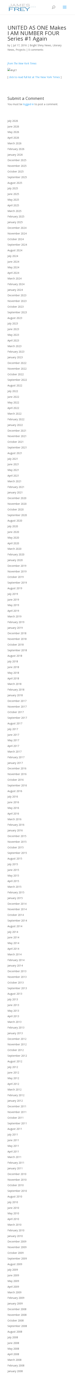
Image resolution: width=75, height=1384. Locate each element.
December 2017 (16, 701)
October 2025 (15, 171)
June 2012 (13, 1072)
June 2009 (13, 1275)
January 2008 (15, 1371)
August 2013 (14, 993)
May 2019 (13, 605)
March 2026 (14, 143)
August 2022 (14, 385)
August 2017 (14, 723)
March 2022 (14, 413)
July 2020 (12, 526)
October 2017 (15, 712)
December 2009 (16, 1241)
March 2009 (14, 1292)
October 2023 (15, 306)
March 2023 (14, 346)
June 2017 (13, 734)
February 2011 (15, 1162)
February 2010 (15, 1230)
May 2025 (13, 199)
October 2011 (15, 1117)
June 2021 (13, 464)
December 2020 (16, 498)
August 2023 (14, 318)
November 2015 (17, 841)
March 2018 (14, 684)
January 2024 (15, 290)
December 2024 (16, 228)
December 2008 (16, 1309)
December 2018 (16, 633)
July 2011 (12, 1134)
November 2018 (17, 639)
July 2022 (12, 391)
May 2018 (13, 672)
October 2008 (15, 1320)
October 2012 (15, 1050)
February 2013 (15, 1027)
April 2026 (13, 137)
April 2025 (13, 205)
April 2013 (13, 1016)
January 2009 (15, 1303)
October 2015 (15, 847)
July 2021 (12, 458)
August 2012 (14, 1061)
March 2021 (14, 481)
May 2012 (13, 1078)
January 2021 (15, 492)
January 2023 (15, 357)
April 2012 (13, 1084)
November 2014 (17, 909)
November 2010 (17, 1179)
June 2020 (13, 532)
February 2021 (15, 487)
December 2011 (16, 1106)
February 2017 (15, 757)
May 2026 (13, 132)
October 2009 (15, 1253)
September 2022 (17, 379)
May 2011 (13, 1146)
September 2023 (17, 312)
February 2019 (15, 622)
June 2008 (13, 1343)
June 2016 (13, 802)
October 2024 (15, 239)
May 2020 (13, 537)
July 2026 (12, 121)
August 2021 (14, 453)
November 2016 (17, 774)
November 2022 (17, 368)
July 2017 (12, 729)
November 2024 (17, 233)
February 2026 (15, 149)
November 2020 (17, 503)
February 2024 (15, 284)
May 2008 (13, 1348)
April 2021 (13, 475)
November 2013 (17, 977)
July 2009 (12, 1269)
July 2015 (12, 864)
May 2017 (13, 740)
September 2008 (17, 1326)
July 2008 (12, 1337)
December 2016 (16, 768)
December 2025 (16, 160)
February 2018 (15, 689)
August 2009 (14, 1264)
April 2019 (13, 610)
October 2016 (15, 779)
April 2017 (13, 746)
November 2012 (17, 1044)
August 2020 (14, 520)
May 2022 (13, 402)
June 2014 (13, 937)
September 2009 (17, 1258)
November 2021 (17, 436)
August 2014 (14, 926)
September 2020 (17, 515)
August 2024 (14, 250)
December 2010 (16, 1174)
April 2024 (13, 272)
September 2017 (17, 717)
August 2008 (14, 1331)
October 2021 (15, 441)
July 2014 (12, 932)
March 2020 (14, 548)
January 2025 (15, 222)
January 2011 (15, 1168)
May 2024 (13, 267)
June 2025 (13, 194)
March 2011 (14, 1157)
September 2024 (17, 244)
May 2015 (13, 875)
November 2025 (17, 166)
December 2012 (16, 1039)
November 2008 (17, 1315)
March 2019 (14, 616)
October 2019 (15, 577)
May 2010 (13, 1213)
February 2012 (15, 1095)
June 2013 (13, 1005)
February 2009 (15, 1298)
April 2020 (13, 543)
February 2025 (15, 216)
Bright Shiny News (40, 45)
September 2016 (17, 785)
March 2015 (14, 886)
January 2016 (15, 830)
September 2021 (17, 447)
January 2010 (15, 1236)
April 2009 (13, 1286)
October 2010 (15, 1185)
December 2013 (16, 971)
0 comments (35, 49)
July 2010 (12, 1202)
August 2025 (14, 183)
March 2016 (14, 819)
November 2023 (17, 301)
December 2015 (16, 836)
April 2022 (13, 408)
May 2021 (13, 470)
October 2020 (15, 509)
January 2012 (15, 1100)
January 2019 (15, 627)
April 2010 (13, 1219)
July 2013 (12, 999)
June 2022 (13, 396)
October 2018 (15, 644)
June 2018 (13, 667)
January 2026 (15, 154)
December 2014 (16, 903)
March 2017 (14, 751)
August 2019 (14, 588)
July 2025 (12, 188)
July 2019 (12, 594)
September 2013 (17, 988)
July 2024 (12, 256)
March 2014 (14, 954)
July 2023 (12, 323)
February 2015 (15, 892)
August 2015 (14, 858)
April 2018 (13, 678)
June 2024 (13, 261)
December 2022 (16, 363)
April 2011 (13, 1151)
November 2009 (17, 1247)
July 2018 (12, 661)
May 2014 (13, 943)
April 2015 (13, 881)
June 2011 (13, 1140)
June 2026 (13, 126)
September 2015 (17, 853)
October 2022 (15, 374)
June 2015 (13, 870)
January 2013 (15, 1033)
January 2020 (15, 560)
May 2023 (13, 334)
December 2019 (16, 565)
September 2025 (17, 177)
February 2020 (15, 554)
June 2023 (13, 329)
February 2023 (15, 351)
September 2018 (17, 650)
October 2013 (15, 982)
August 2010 (14, 1196)
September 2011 (17, 1123)
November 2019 (17, 571)
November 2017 (17, 706)
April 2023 (13, 340)
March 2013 (14, 1022)
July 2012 (12, 1067)
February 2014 (15, 960)
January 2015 (15, 898)
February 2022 (15, 419)
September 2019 (17, 582)
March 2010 (14, 1224)
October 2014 (15, 915)
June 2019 (13, 599)
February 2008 (15, 1365)
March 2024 (14, 278)
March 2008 (14, 1360)
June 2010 (13, 1208)
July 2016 (12, 796)
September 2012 (17, 1055)
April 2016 (13, 813)
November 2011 (17, 1112)
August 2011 (14, 1129)
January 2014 (15, 965)
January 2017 (15, 763)
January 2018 (15, 695)
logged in (28, 104)
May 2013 (13, 1010)
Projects (20, 49)
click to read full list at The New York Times (34, 77)
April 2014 (13, 948)
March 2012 (14, 1089)
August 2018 (14, 655)
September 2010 (17, 1191)
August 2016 (14, 791)
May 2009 (13, 1281)
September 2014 (17, 920)
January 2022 (15, 425)
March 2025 (14, 211)
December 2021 (16, 430)
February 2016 (15, 824)
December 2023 (16, 295)
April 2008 (13, 1354)
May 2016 (13, 808)
